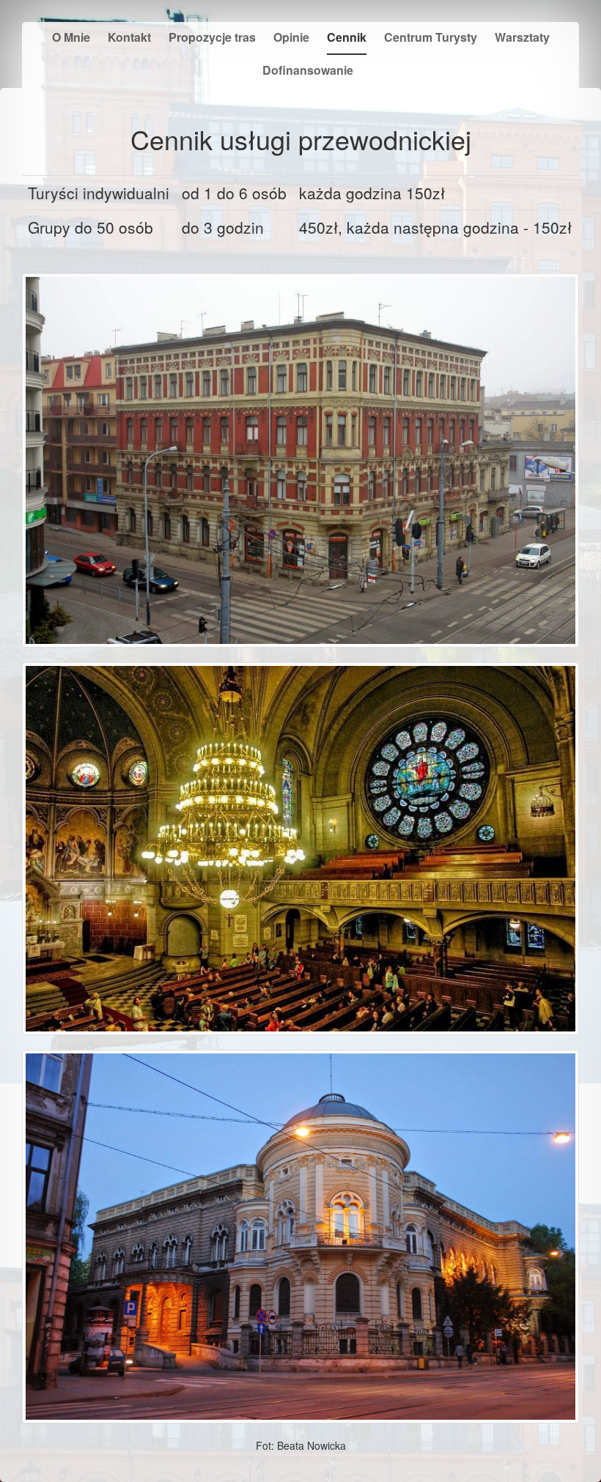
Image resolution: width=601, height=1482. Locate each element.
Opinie (291, 37)
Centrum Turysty (430, 37)
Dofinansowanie (307, 70)
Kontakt (129, 37)
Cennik (346, 37)
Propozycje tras (212, 37)
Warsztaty (522, 37)
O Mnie (71, 37)
